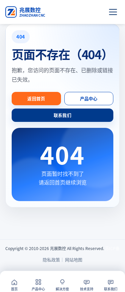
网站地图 (73, 260)
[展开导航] (113, 12)
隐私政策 (51, 260)
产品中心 (89, 98)
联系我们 (62, 115)
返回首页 (36, 98)
